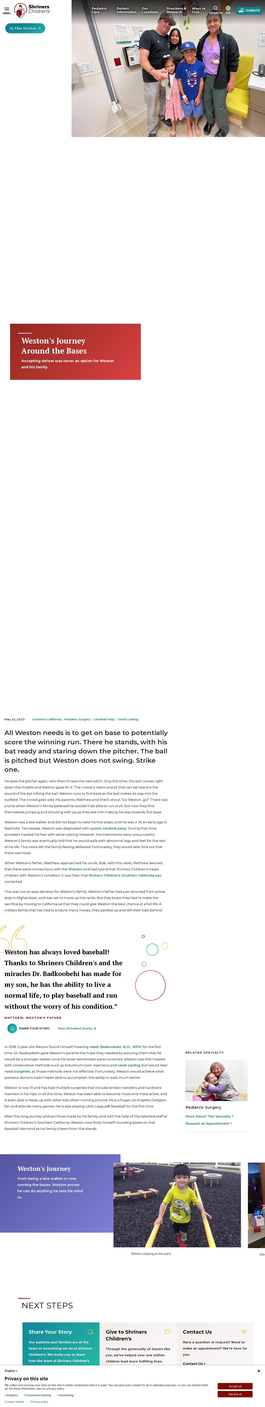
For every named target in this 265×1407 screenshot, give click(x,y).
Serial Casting (128, 719)
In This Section (23, 28)
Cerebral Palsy (104, 719)
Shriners (75, 869)
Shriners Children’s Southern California (121, 875)
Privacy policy (39, 1401)
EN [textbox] (228, 13)
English (10, 1370)
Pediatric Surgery (77, 719)
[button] (215, 10)
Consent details (14, 1401)
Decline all (235, 1394)
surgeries (22, 1071)
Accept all (235, 1386)
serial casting (129, 1065)
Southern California (46, 719)
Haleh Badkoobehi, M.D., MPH (115, 1047)
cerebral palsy (115, 828)
